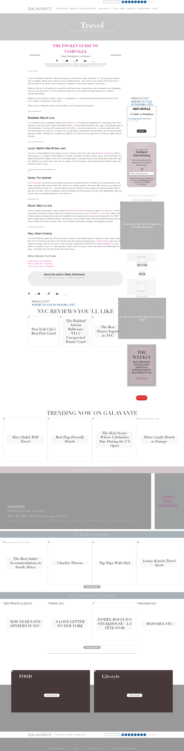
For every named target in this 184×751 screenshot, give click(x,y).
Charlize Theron (69, 563)
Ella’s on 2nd (99, 213)
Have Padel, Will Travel (25, 439)
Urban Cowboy (103, 241)
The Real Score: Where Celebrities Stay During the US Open (114, 439)
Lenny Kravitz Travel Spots (159, 563)
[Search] (119, 2)
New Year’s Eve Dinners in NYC (25, 624)
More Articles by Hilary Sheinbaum (54, 277)
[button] (127, 80)
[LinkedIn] (135, 2)
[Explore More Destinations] (179, 501)
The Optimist (35, 183)
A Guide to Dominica (141, 114)
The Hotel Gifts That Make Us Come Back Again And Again (142, 274)
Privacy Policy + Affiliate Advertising (123, 748)
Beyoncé (48, 246)
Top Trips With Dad (114, 563)
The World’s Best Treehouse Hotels (37, 516)
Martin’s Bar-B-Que (105, 153)
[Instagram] (129, 2)
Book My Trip (142, 398)
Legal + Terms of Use (95, 748)
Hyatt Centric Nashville (78, 210)
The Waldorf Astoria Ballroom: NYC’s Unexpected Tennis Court (75, 331)
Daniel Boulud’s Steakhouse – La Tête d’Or (114, 623)
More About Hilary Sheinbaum (76, 277)
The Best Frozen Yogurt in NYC (107, 331)
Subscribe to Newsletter (57, 748)
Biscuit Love (73, 123)
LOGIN (154, 2)
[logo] (40, 8)
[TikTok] (145, 2)
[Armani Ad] (142, 80)
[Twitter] (123, 2)
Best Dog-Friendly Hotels (69, 439)
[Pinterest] (126, 2)
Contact (76, 748)
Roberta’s (107, 244)
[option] (142, 80)
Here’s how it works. (98, 66)
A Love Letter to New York (69, 624)
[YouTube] (138, 2)
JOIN (149, 2)
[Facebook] (132, 2)
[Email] (142, 2)
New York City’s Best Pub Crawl (43, 331)
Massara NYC (159, 624)
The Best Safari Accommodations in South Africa (25, 563)
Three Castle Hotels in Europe (159, 439)
